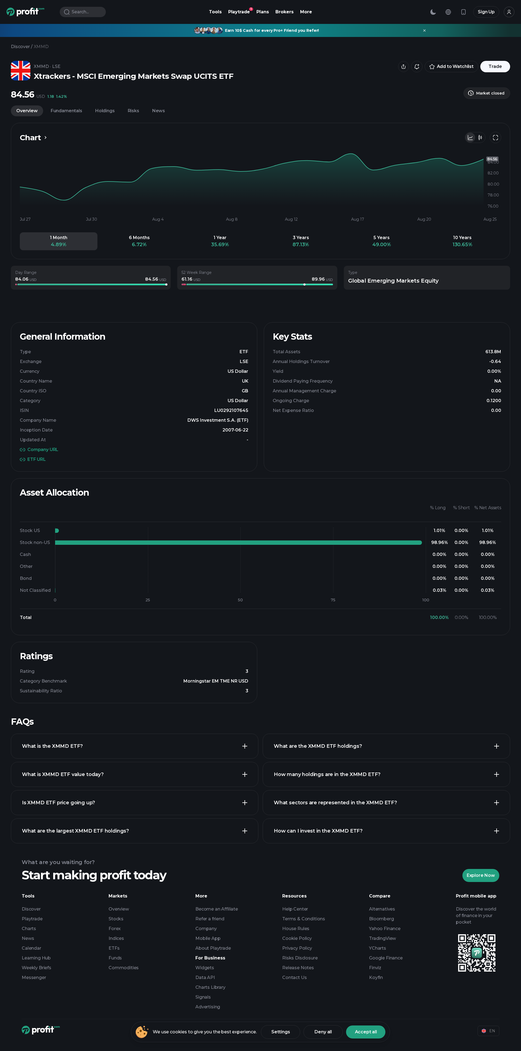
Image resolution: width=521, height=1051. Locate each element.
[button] (58, 241)
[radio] (470, 137)
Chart (30, 137)
